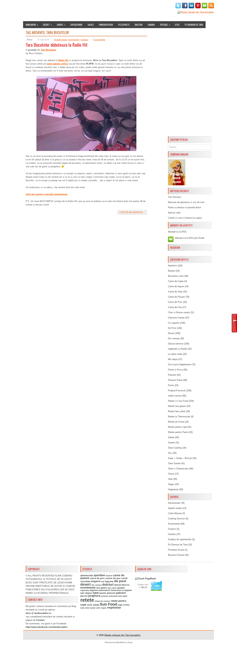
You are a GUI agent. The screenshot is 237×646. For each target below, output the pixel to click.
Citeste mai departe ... (132, 212)
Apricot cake (174, 212)
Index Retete (57, 6)
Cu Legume (173, 323)
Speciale (165, 24)
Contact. (40, 620)
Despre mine (40, 6)
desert (85, 584)
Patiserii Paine (175, 380)
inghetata (84, 590)
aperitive (99, 575)
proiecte (104, 596)
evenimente (88, 587)
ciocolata (85, 581)
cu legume (107, 581)
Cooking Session (176, 518)
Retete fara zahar (176, 411)
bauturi (109, 576)
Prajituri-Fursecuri (177, 390)
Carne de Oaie (175, 291)
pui (125, 595)
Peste (171, 385)
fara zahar (112, 588)
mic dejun (86, 593)
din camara (96, 585)
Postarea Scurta (176, 549)
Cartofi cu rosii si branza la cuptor (185, 218)
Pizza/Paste (124, 24)
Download (89, 6)
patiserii (121, 593)
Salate (91, 24)
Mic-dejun (173, 359)
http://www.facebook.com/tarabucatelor (47, 627)
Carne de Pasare (176, 296)
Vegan (171, 484)
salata (96, 604)
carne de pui (112, 578)
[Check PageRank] (145, 578)
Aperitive (172, 265)
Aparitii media (60, 40)
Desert (47, 24)
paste (102, 593)
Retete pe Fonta (176, 421)
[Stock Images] (176, 184)
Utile (177, 24)
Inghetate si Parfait (177, 349)
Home (27, 6)
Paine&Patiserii (106, 24)
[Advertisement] (189, 83)
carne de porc (97, 578)
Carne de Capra (176, 281)
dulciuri (107, 584)
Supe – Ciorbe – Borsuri (180, 458)
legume (94, 590)
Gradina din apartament (179, 539)
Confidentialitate (156, 6)
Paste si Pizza (175, 369)
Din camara (173, 338)
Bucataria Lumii (176, 276)
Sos (170, 453)
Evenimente (73, 6)
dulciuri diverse (121, 585)
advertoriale (86, 575)
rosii (89, 604)
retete (87, 600)
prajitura (94, 595)
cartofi (124, 578)
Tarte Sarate (174, 463)
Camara (151, 24)
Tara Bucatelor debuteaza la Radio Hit (57, 44)
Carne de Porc (175, 302)
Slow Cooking (175, 447)
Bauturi (138, 24)
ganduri (121, 588)
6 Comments (99, 40)
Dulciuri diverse (175, 343)
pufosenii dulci (116, 596)
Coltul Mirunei (175, 513)
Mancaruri (32, 24)
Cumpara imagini (108, 6)
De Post (172, 328)
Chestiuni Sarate (176, 317)
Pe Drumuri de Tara (194, 24)
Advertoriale (174, 503)
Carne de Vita (175, 307)
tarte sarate (90, 608)
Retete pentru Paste (178, 432)
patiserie (111, 593)
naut (96, 592)
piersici (84, 596)
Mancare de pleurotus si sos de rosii (186, 202)
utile (98, 608)
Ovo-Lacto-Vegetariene (179, 364)
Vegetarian (173, 489)
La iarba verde (175, 354)
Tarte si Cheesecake (178, 468)
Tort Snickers (174, 197)
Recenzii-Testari (176, 555)
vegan (103, 608)
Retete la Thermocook (179, 416)
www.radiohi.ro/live (57, 63)
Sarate (61, 24)
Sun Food (108, 604)
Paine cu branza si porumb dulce (184, 207)
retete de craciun (102, 601)
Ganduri (84, 40)
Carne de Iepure (176, 286)
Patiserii (172, 375)
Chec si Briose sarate (179, 312)
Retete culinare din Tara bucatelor (122, 635)
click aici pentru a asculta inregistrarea (46, 194)
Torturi (171, 473)
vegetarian (114, 607)
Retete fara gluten (177, 406)
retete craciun (175, 395)
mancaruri (104, 590)
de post (120, 581)
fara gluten (101, 588)
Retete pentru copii (177, 427)
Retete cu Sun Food (178, 401)
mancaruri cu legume (121, 590)
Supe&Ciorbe (76, 24)
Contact (138, 6)
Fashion (172, 529)
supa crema (123, 605)
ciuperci (95, 581)
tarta (82, 608)
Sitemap (125, 6)
